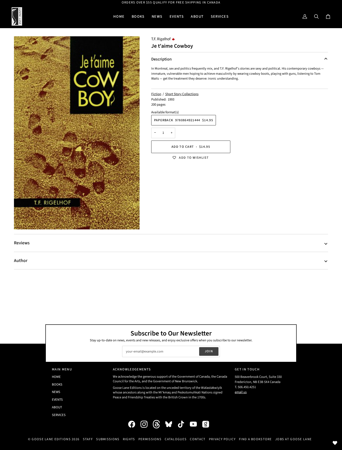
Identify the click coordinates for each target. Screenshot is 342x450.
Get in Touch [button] (247, 369)
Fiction (156, 94)
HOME (56, 376)
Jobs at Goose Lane (293, 439)
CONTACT (197, 439)
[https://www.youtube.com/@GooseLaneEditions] (195, 424)
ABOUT (57, 407)
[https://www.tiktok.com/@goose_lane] (183, 424)
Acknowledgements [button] (132, 369)
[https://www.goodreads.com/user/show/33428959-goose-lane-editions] (208, 424)
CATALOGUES (176, 439)
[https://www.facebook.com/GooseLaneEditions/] (134, 424)
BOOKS (57, 384)
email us (241, 392)
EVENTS (57, 399)
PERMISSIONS (149, 439)
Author (20, 260)
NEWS (56, 392)
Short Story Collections (181, 94)
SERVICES (59, 415)
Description (161, 59)
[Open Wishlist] (335, 443)
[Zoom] (77, 132)
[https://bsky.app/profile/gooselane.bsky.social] (171, 424)
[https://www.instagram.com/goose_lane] (146, 424)
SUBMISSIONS (107, 439)
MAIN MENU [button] (62, 369)
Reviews (22, 243)
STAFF (88, 439)
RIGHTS (129, 439)
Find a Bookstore (255, 439)
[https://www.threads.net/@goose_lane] (158, 424)
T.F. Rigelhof (161, 39)
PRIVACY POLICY (222, 439)
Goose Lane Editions (51, 439)
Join (209, 351)
